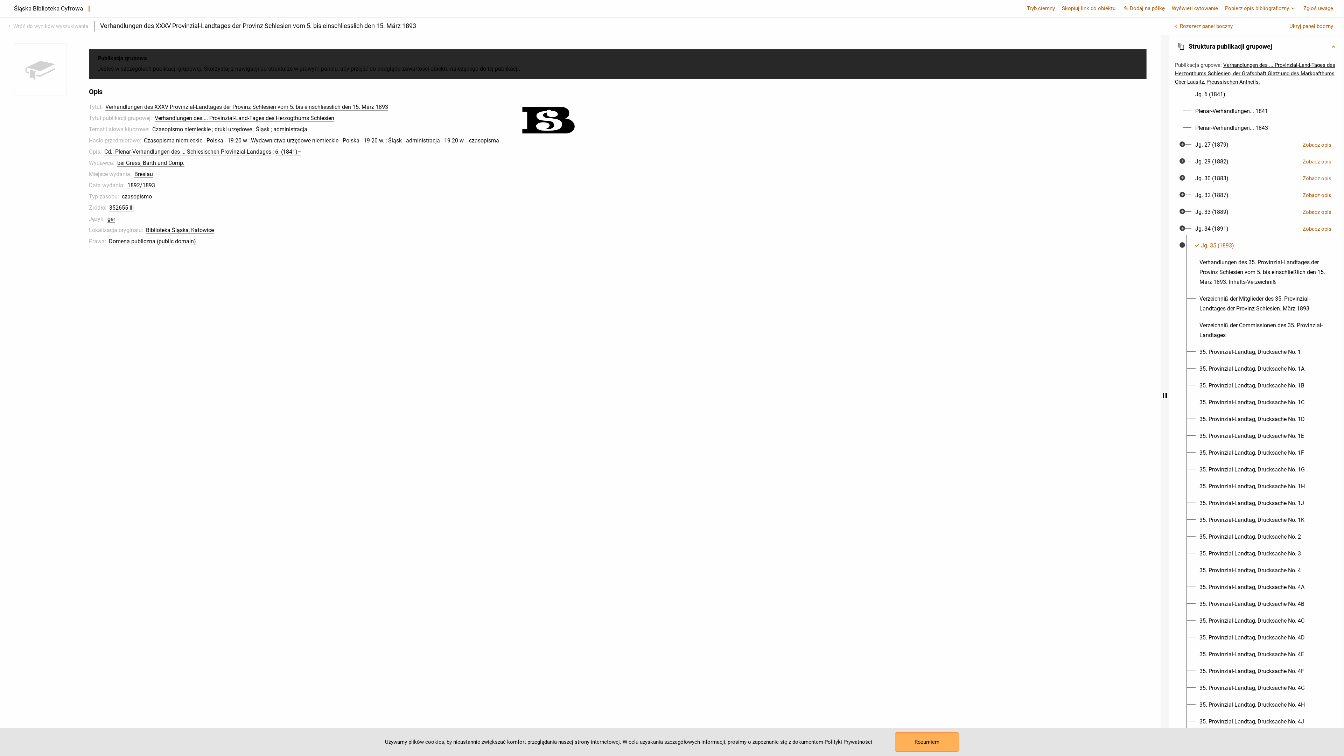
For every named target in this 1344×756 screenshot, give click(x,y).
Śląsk (263, 129)
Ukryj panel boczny (1311, 26)
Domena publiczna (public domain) (152, 241)
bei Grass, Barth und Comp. (150, 163)
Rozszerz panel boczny (1206, 26)
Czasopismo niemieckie (181, 129)
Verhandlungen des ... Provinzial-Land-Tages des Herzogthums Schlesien (244, 118)
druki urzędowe (233, 129)
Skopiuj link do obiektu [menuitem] (1088, 8)
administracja (290, 129)
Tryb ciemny (1041, 8)
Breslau (143, 174)
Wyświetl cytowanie (1195, 8)
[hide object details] (1165, 395)
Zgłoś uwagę (1318, 8)
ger (111, 219)
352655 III (121, 207)
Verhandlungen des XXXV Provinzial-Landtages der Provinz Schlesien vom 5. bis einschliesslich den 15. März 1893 (246, 107)
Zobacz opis (1317, 145)
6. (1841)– (288, 151)
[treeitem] (1256, 94)
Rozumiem (927, 742)
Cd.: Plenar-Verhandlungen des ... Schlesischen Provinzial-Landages (187, 151)
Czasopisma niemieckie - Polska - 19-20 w (195, 140)
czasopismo (137, 196)
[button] (1256, 46)
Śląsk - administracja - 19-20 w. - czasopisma (443, 140)
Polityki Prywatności (848, 742)
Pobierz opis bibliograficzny (1257, 8)
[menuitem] (1210, 95)
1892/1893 (141, 185)
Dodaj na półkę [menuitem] (1147, 8)
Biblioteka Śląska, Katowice (180, 230)
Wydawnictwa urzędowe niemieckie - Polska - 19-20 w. (317, 140)
